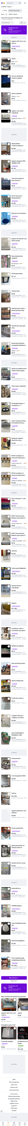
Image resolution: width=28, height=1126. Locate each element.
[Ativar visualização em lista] (21, 22)
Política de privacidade (14, 1096)
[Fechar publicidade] (1, 1111)
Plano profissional (14, 1090)
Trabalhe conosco (14, 1103)
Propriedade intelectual (14, 1098)
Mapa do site (14, 1101)
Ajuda (14, 1079)
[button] (14, 3)
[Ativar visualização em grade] (25, 22)
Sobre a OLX (14, 1084)
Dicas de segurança (14, 1082)
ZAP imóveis (14, 1108)
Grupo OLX (14, 1105)
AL (6, 14)
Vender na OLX (14, 1087)
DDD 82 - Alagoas (13, 14)
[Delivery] (4, 29)
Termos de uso (14, 1094)
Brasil (2, 14)
